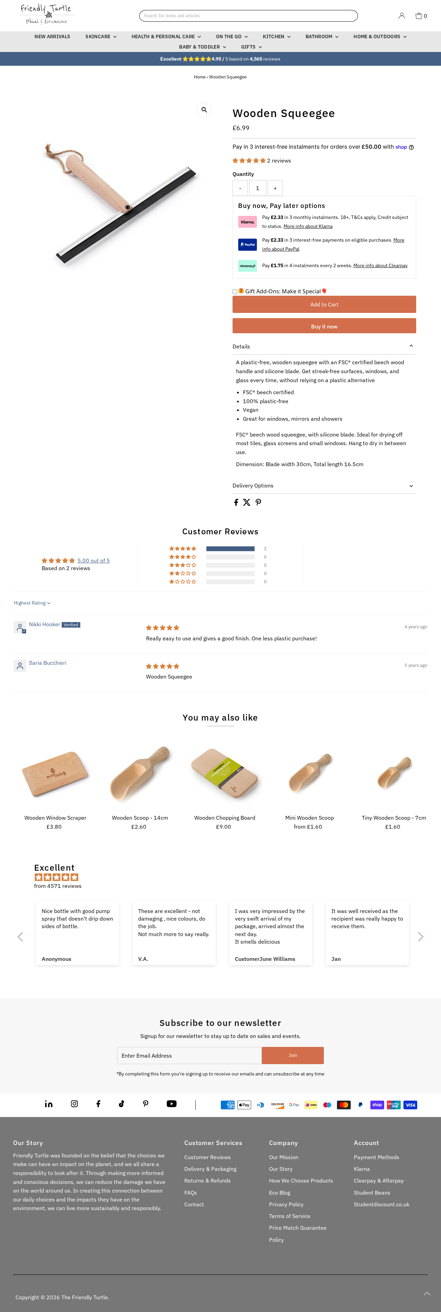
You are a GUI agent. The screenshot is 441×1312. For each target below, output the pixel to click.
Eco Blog (279, 1192)
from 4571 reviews (58, 885)
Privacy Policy (286, 1204)
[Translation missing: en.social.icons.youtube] (172, 1105)
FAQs (190, 1192)
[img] (162, 627)
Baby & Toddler (200, 47)
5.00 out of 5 (94, 560)
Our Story (281, 1168)
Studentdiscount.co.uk (381, 1204)
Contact (194, 1204)
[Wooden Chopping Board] (225, 773)
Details (241, 346)
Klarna (362, 1168)
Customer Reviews (207, 1157)
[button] (250, 160)
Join (293, 1055)
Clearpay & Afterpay (379, 1180)
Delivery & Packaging (210, 1168)
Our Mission (283, 1157)
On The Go (229, 36)
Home (200, 77)
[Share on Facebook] (236, 503)
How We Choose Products (301, 1180)
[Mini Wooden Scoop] (309, 773)
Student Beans (372, 1192)
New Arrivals (52, 36)
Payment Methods (376, 1157)
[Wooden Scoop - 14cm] (140, 773)
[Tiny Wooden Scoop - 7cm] (394, 773)
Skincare (98, 36)
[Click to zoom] (204, 110)
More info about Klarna (308, 226)
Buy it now (324, 326)
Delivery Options (253, 485)
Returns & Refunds (207, 1180)
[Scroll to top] (427, 1293)
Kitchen (274, 36)
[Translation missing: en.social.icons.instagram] (74, 1105)
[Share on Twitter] (247, 503)
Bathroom (320, 36)
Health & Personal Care (164, 36)
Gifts (249, 47)
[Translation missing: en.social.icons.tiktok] (121, 1105)
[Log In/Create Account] (402, 16)
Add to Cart (324, 304)
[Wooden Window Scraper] (56, 773)
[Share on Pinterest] (258, 503)
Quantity (243, 173)
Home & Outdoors (377, 36)
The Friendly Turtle (84, 1297)
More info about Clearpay (380, 265)
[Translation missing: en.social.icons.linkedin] (48, 1105)
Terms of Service (289, 1216)
